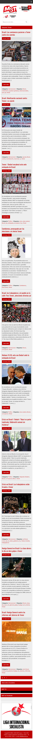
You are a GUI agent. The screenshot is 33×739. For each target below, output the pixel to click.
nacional (16, 159)
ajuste (24, 157)
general (12, 605)
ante (24, 221)
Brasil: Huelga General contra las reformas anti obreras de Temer (13, 613)
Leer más (6, 84)
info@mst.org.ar (24, 736)
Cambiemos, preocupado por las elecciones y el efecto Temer (13, 230)
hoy (21, 223)
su (20, 159)
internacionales (23, 91)
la (23, 605)
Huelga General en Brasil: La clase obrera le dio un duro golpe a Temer (16, 549)
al (23, 539)
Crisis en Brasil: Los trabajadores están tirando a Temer (15, 485)
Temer (8, 92)
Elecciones (5, 287)
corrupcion (5, 349)
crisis (3, 541)
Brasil (24, 89)
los (20, 541)
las (18, 671)
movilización (9, 159)
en (8, 541)
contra (4, 159)
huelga (20, 605)
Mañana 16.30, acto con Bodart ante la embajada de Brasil (15, 356)
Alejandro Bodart (24, 477)
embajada (10, 223)
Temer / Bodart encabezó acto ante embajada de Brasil (14, 166)
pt (5, 92)
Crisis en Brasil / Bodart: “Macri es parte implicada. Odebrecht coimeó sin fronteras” (16, 422)
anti (24, 669)
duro (5, 605)
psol (3, 92)
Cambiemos (22, 285)
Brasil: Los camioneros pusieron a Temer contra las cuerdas (16, 33)
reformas (27, 671)
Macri (14, 478)
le (24, 605)
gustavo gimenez (14, 91)
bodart (28, 221)
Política (10, 221)
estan (11, 541)
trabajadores (5, 542)
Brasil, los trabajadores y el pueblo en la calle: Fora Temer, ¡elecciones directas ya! (16, 294)
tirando (27, 541)
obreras (22, 671)
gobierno (15, 541)
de (6, 223)
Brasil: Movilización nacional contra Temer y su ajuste (14, 99)
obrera (28, 605)
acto (20, 221)
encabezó (17, 223)
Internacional (12, 89)
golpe (16, 605)
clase (28, 603)
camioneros (5, 91)
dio (3, 605)
